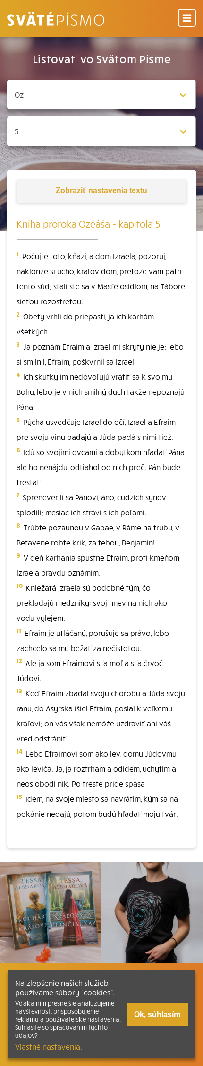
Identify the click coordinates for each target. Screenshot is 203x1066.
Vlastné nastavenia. (48, 1046)
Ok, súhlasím (157, 1014)
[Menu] (187, 18)
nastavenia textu (101, 191)
